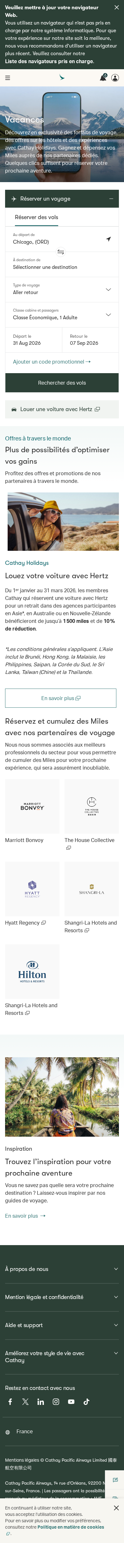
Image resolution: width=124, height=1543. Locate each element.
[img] (116, 7)
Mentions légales (22, 1460)
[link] (63, 521)
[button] (61, 252)
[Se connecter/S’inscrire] (115, 78)
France (25, 1431)
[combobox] (62, 289)
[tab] (36, 217)
